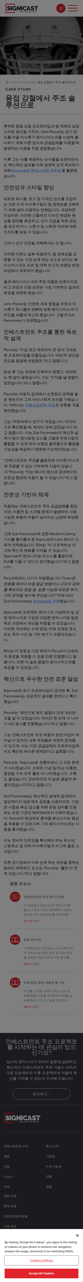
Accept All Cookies (41, 1273)
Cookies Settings (41, 1260)
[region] (41, 1255)
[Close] (77, 1235)
